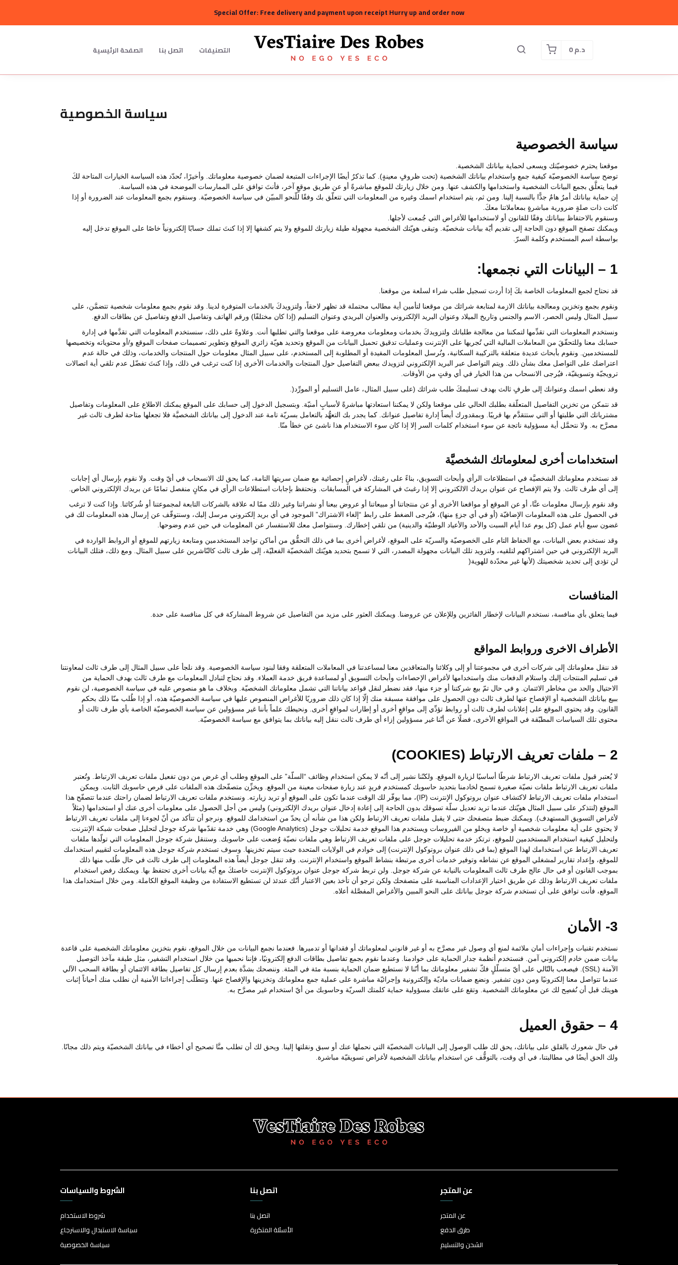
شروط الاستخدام (82, 1216)
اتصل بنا (171, 50)
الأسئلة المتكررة (271, 1230)
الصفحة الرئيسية (118, 50)
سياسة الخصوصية (85, 1245)
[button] (521, 50)
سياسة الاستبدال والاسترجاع (98, 1230)
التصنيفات (214, 50)
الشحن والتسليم (461, 1245)
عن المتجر (453, 1216)
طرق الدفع (455, 1230)
